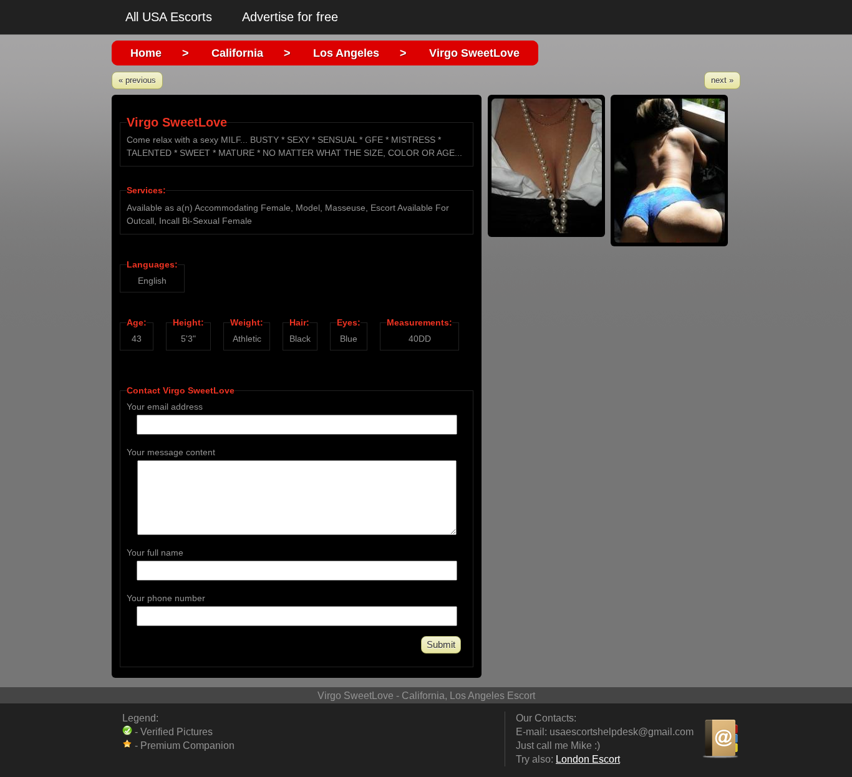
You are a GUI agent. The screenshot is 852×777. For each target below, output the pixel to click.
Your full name (155, 552)
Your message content (171, 452)
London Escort (588, 759)
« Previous (137, 80)
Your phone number (166, 598)
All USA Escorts (168, 17)
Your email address (165, 407)
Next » (722, 80)
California (237, 53)
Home (146, 53)
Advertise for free (290, 17)
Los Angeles (346, 53)
